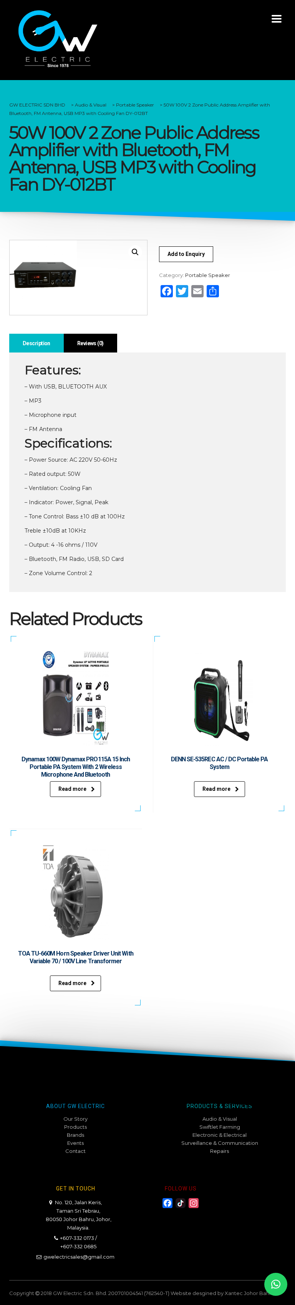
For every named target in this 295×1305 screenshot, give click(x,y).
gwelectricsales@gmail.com (78, 1257)
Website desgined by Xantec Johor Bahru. (223, 1293)
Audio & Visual (219, 1119)
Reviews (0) (90, 343)
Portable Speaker (207, 275)
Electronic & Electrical (219, 1135)
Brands (75, 1135)
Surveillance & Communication (219, 1143)
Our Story (75, 1119)
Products (75, 1127)
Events (75, 1143)
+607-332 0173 (77, 1238)
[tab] (36, 343)
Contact (75, 1151)
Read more (72, 789)
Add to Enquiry (186, 254)
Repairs (219, 1151)
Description (36, 343)
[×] (275, 1284)
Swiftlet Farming (219, 1127)
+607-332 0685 (78, 1246)
